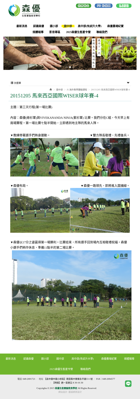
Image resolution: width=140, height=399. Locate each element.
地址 (41, 379)
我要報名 (83, 6)
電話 (19, 379)
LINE (123, 6)
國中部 (59, 89)
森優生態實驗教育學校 (26, 10)
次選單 (17, 83)
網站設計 (62, 392)
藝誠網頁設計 (75, 392)
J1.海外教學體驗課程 (77, 89)
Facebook (104, 6)
